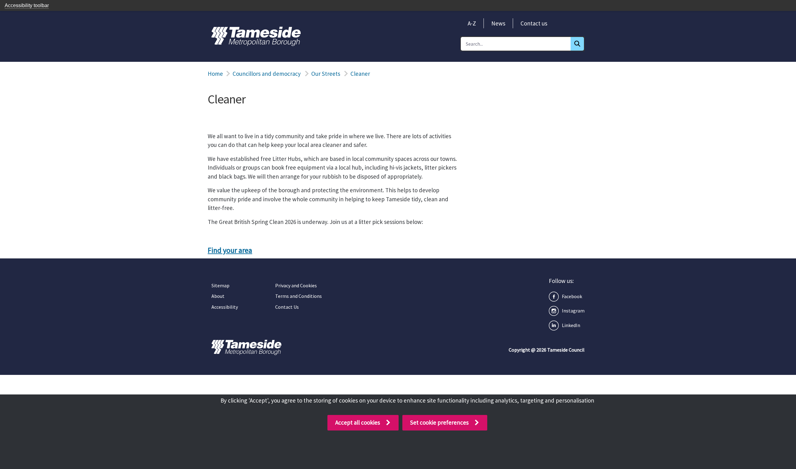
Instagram (573, 310)
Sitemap (220, 285)
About (217, 296)
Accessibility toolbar (27, 5)
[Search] (577, 44)
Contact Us (287, 307)
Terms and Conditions (298, 296)
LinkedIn (571, 325)
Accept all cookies (357, 422)
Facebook (572, 296)
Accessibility (224, 307)
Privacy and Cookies (296, 285)
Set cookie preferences (439, 422)
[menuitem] (472, 23)
